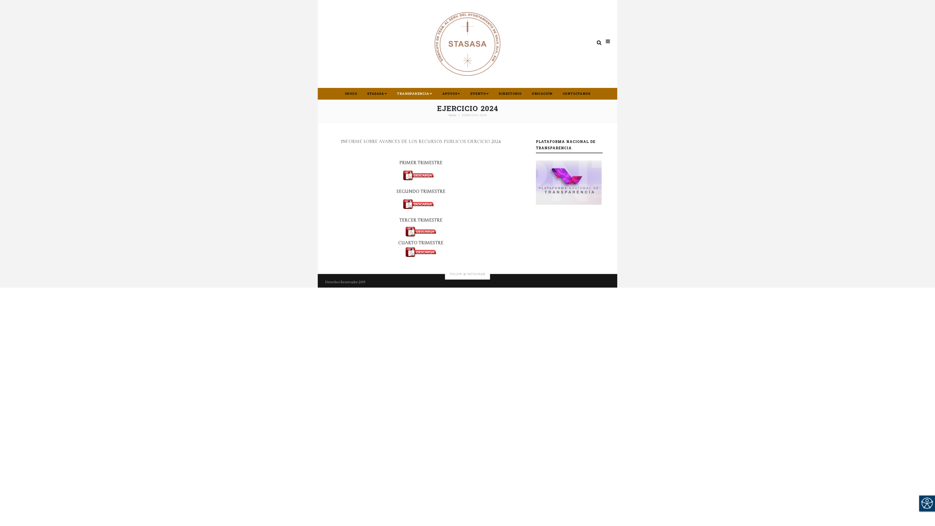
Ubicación (542, 94)
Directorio (510, 94)
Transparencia (413, 94)
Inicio (351, 94)
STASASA (375, 94)
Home (453, 115)
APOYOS (449, 94)
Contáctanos (576, 94)
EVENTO (478, 94)
